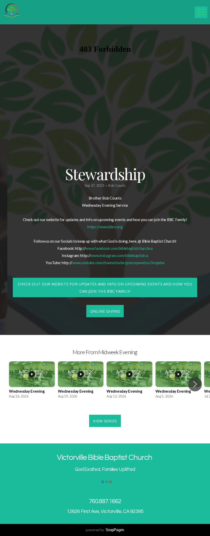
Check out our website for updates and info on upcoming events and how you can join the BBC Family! (105, 287)
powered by (105, 530)
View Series (105, 420)
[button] (195, 384)
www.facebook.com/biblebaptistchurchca (119, 248)
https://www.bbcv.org (104, 226)
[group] (32, 381)
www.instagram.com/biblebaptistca (119, 255)
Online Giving (105, 311)
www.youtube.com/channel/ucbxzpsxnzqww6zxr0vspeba (118, 262)
